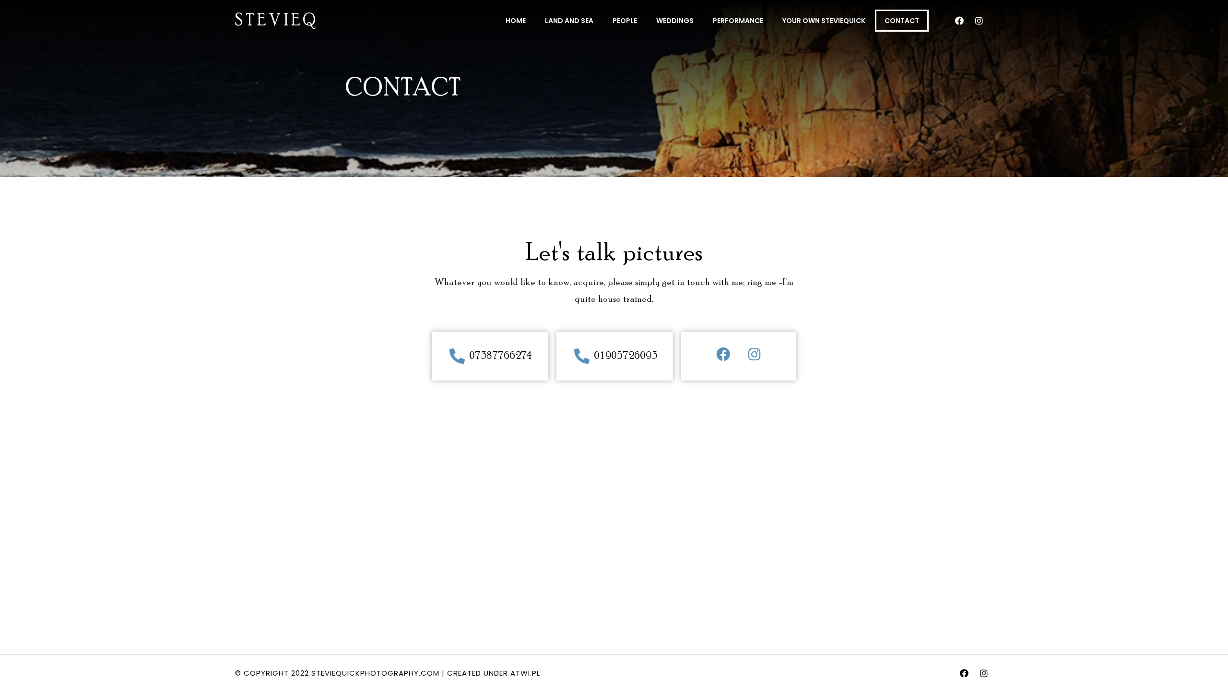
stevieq (277, 21)
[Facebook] (959, 20)
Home (516, 20)
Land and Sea (569, 20)
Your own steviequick (823, 20)
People (625, 20)
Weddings (675, 20)
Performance (738, 20)
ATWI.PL (525, 673)
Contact (902, 20)
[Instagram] (979, 20)
